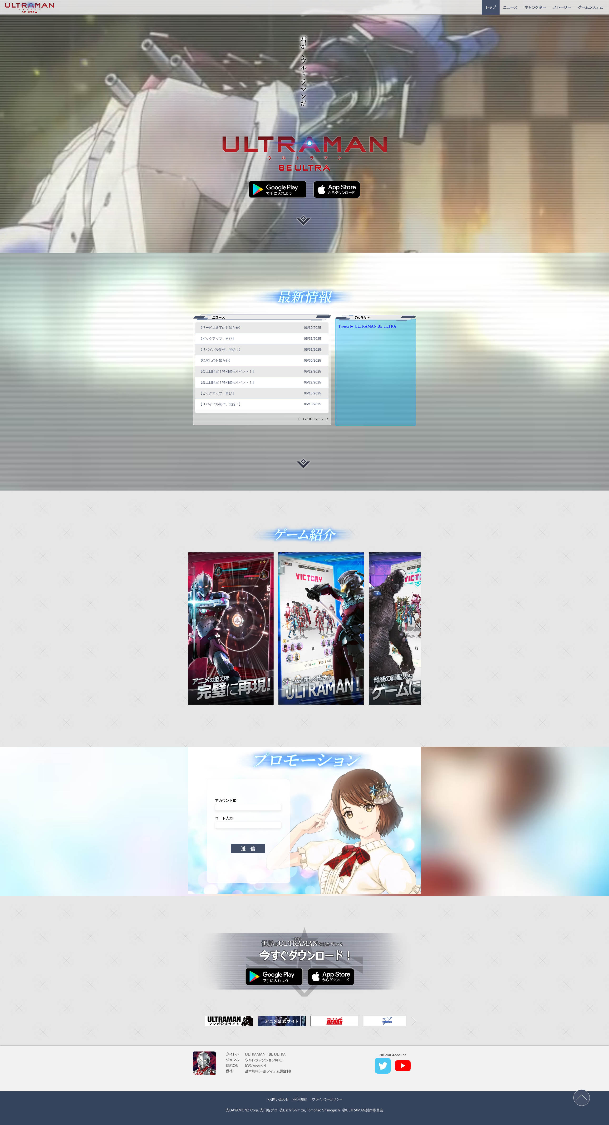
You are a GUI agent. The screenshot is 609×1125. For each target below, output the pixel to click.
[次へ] (326, 419)
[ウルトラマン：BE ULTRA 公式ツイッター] (383, 1066)
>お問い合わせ (278, 1099)
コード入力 (224, 818)
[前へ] (300, 419)
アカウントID (225, 800)
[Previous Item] (196, 628)
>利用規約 (299, 1099)
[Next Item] (413, 628)
